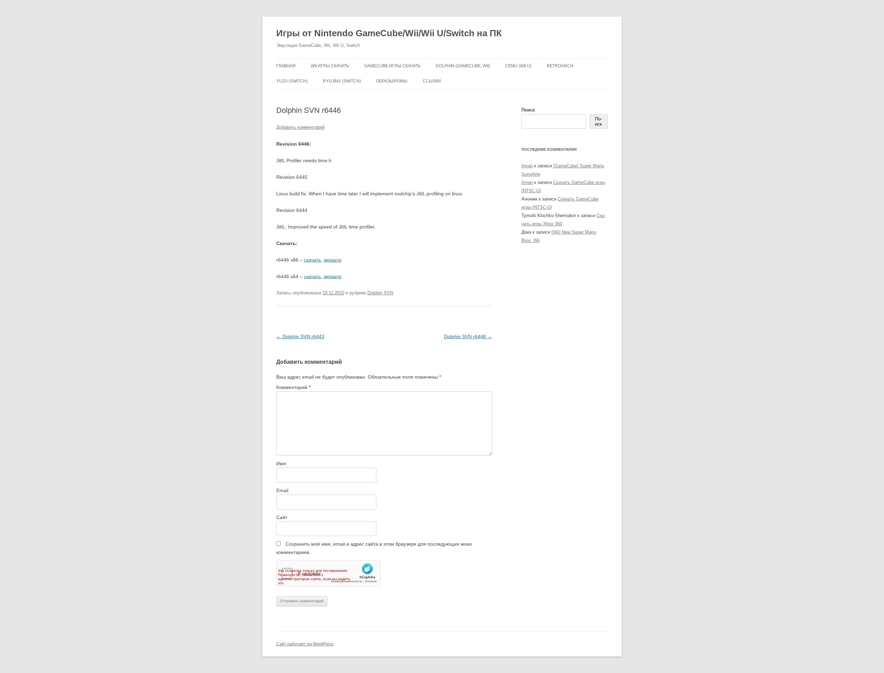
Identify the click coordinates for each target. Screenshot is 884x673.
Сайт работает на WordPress (305, 644)
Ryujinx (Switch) (342, 81)
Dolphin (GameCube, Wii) (463, 66)
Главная (286, 66)
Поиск (528, 110)
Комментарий (293, 387)
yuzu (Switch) (292, 81)
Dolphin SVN (380, 292)
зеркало (333, 260)
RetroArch (560, 66)
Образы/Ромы (391, 81)
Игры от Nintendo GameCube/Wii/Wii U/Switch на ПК (389, 33)
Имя (281, 463)
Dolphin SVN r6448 (468, 336)
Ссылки (432, 81)
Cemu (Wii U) (518, 66)
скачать (312, 260)
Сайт (281, 517)
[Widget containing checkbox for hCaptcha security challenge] (328, 573)
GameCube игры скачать (392, 66)
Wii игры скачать (330, 66)
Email (282, 490)
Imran (527, 165)
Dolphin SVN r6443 (300, 336)
